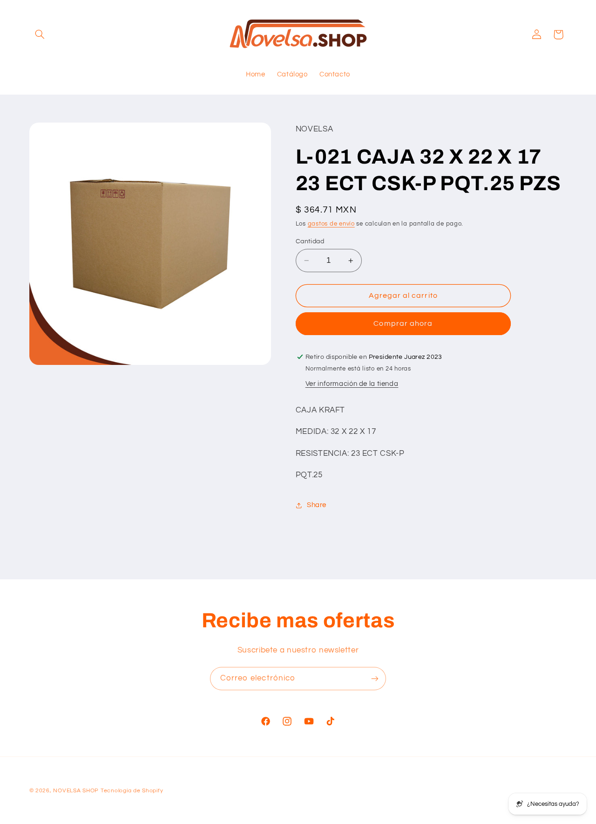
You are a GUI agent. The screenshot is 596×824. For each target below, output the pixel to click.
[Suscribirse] (375, 678)
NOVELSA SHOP (76, 790)
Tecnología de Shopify (132, 790)
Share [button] (316, 504)
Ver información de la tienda (352, 384)
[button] (40, 34)
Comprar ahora (403, 324)
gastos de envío (331, 224)
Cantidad (310, 241)
